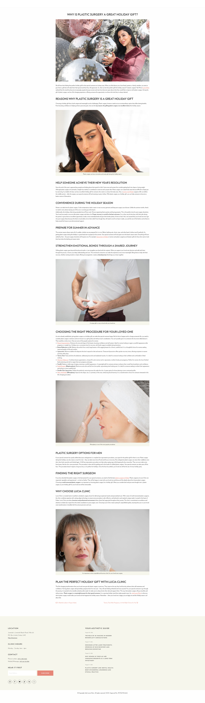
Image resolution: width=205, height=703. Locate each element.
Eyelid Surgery (61, 366)
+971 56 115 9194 (24, 661)
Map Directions (12, 638)
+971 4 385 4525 (22, 659)
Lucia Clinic (145, 87)
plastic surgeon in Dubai (122, 478)
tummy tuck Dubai (128, 192)
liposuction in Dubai (102, 237)
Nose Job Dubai (62, 372)
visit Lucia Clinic (136, 593)
